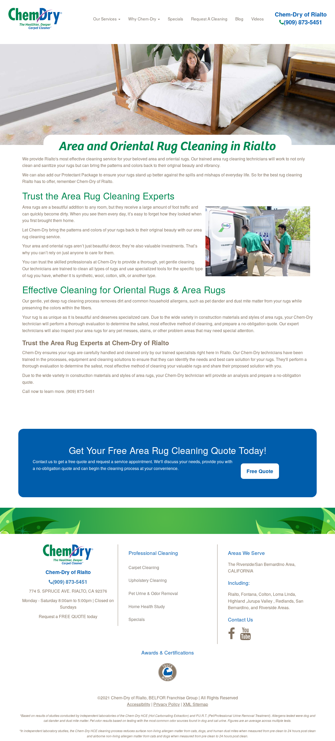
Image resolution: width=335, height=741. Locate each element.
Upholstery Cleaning (148, 580)
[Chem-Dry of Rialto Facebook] (231, 634)
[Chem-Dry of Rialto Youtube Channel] (245, 634)
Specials (175, 18)
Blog (239, 18)
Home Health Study (147, 606)
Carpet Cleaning (144, 567)
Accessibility (138, 704)
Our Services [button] (105, 18)
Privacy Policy (166, 704)
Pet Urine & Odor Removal (153, 593)
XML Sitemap (195, 704)
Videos (257, 18)
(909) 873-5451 (303, 22)
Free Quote (260, 471)
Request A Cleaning (209, 18)
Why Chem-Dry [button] (142, 18)
